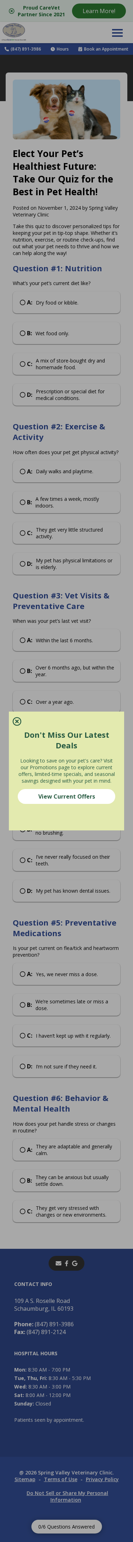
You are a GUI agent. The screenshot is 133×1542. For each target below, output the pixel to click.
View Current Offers (66, 796)
